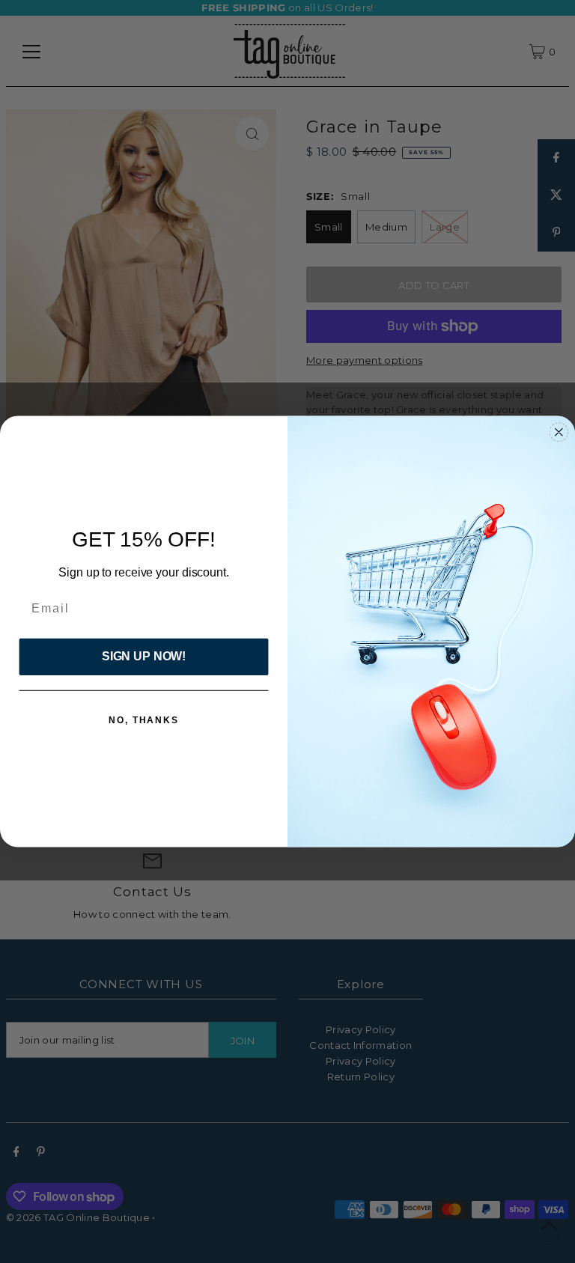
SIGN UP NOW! (144, 657)
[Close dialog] (559, 432)
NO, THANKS (144, 720)
